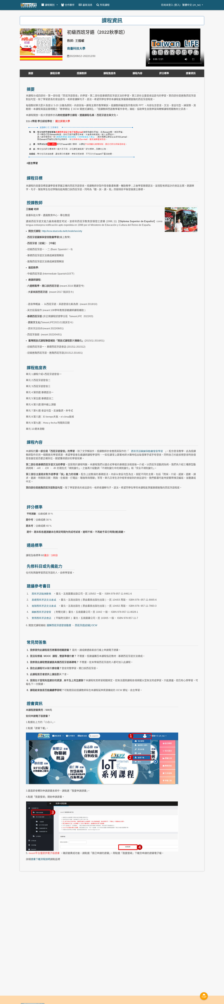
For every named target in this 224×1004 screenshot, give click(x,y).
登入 (177, 5)
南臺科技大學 (76, 48)
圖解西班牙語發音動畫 (59, 625)
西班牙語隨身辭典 (41, 593)
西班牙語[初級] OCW (86, 625)
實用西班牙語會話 (41, 618)
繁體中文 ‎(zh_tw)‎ (191, 5)
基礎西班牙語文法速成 (44, 599)
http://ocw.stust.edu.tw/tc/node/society (62, 231)
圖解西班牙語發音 (41, 612)
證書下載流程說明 (40, 859)
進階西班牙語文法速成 (44, 606)
